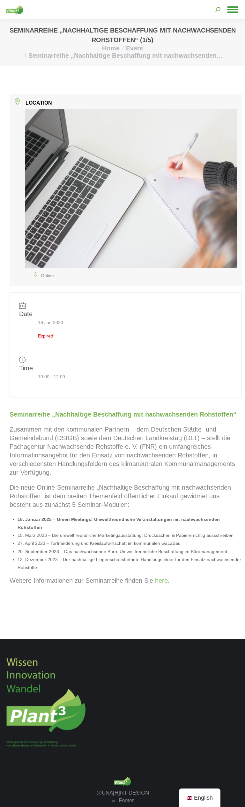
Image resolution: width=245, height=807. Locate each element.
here (161, 580)
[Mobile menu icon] (233, 9)
